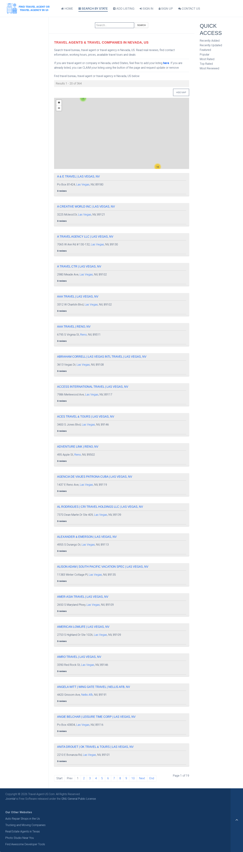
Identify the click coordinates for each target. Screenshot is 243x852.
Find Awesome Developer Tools (25, 844)
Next (142, 778)
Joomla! (10, 798)
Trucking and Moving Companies (25, 825)
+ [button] (59, 102)
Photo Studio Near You (19, 838)
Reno (83, 334)
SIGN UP (166, 8)
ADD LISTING (125, 8)
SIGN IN (147, 8)
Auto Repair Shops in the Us (22, 818)
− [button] (59, 108)
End (151, 778)
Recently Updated (211, 45)
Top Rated (206, 63)
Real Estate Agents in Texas (22, 831)
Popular (204, 54)
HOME (68, 8)
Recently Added (210, 40)
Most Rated (207, 59)
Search (141, 25)
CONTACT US (190, 8)
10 (133, 778)
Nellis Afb (87, 694)
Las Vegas (82, 184)
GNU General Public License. (78, 798)
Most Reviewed (209, 68)
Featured (205, 50)
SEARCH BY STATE (94, 8)
